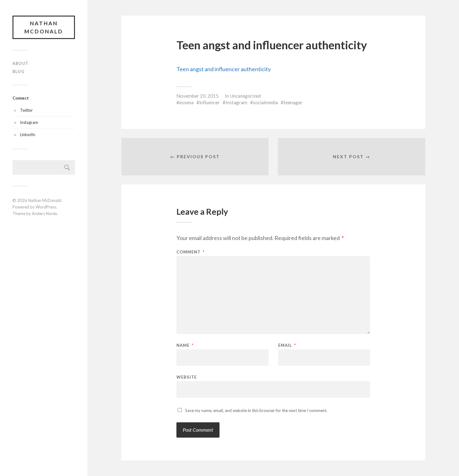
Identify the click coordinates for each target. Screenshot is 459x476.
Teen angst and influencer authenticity (223, 69)
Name (185, 345)
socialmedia (265, 102)
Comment (190, 252)
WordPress (46, 206)
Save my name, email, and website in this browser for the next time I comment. (256, 410)
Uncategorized (245, 96)
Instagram (29, 122)
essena (186, 102)
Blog (18, 71)
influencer (209, 102)
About (20, 63)
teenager (293, 102)
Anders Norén (44, 213)
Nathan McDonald (43, 27)
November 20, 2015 (197, 96)
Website (186, 377)
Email (287, 345)
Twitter (26, 110)
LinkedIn (27, 134)
